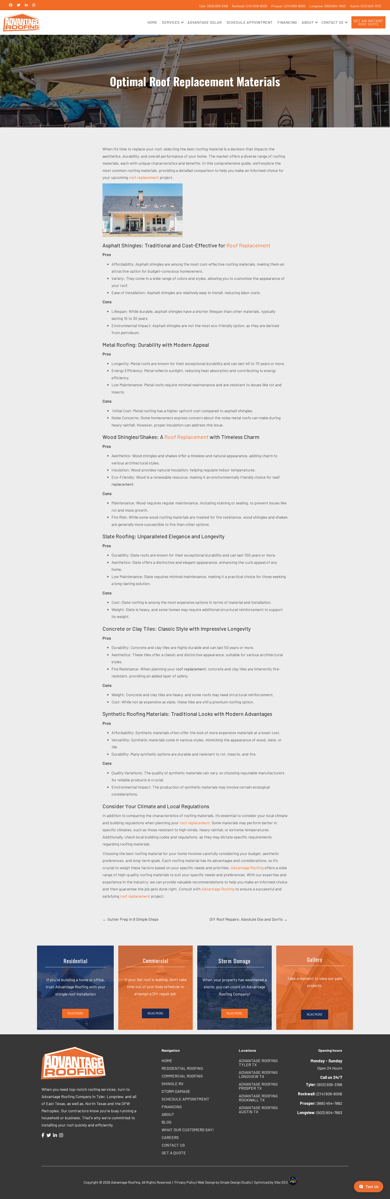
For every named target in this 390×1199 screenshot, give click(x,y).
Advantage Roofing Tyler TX (258, 1062)
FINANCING (287, 22)
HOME (152, 22)
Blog (166, 1121)
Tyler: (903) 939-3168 (213, 6)
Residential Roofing (182, 1068)
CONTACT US (333, 22)
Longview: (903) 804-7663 (327, 6)
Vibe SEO (281, 1182)
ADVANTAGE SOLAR (205, 22)
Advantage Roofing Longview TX (258, 1074)
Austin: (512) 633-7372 (365, 6)
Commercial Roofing (182, 1075)
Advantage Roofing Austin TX (258, 1109)
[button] (182, 22)
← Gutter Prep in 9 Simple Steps (130, 919)
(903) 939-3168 (324, 1084)
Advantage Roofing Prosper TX (258, 1086)
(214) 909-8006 (294, 6)
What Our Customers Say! (188, 1129)
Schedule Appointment (185, 1098)
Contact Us (173, 1145)
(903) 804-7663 (319, 1112)
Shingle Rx (172, 1083)
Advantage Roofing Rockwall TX (258, 1097)
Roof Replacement (248, 245)
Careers (170, 1137)
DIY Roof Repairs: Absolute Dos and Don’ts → (248, 919)
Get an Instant (368, 22)
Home (167, 1060)
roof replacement (144, 177)
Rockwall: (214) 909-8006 (249, 6)
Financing (172, 1106)
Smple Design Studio (235, 1182)
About (168, 1114)
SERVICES (171, 22)
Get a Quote (174, 1152)
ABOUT (308, 22)
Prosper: (277, 6)
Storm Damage (176, 1091)
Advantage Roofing (247, 867)
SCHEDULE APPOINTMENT (250, 22)
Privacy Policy (185, 1182)
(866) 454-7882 (321, 1103)
